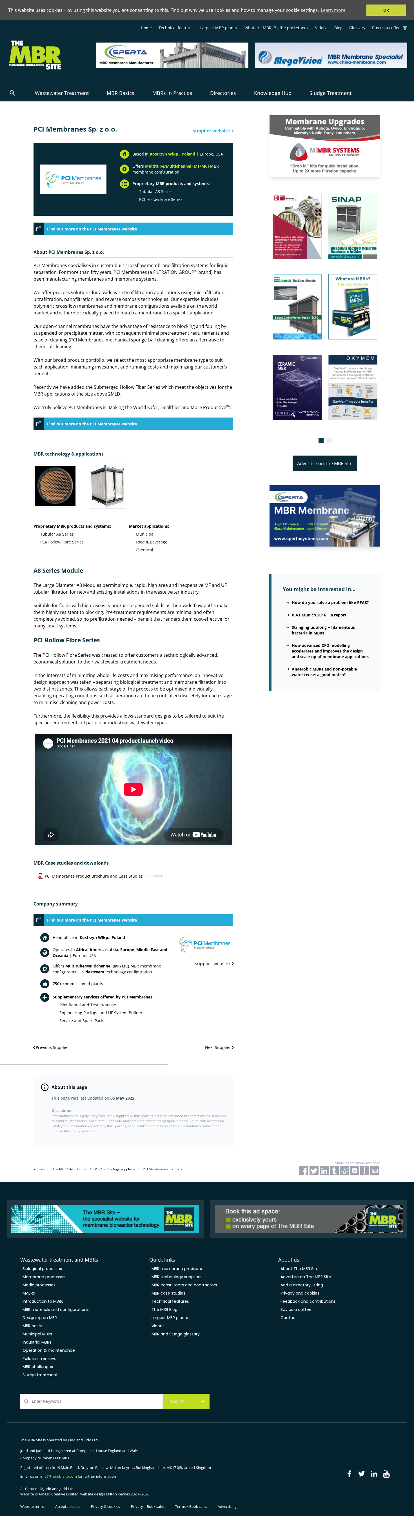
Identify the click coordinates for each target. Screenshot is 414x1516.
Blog (338, 27)
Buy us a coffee (386, 27)
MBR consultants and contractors (184, 1285)
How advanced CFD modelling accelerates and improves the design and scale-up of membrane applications (330, 651)
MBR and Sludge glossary (176, 1334)
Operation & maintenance (49, 1350)
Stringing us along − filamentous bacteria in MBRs (323, 630)
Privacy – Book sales (147, 1506)
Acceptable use (67, 1506)
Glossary (357, 27)
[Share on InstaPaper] (364, 1170)
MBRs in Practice (172, 93)
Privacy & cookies (105, 1506)
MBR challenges (38, 1366)
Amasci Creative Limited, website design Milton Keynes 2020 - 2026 (94, 1494)
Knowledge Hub (272, 93)
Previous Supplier (52, 1047)
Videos (321, 27)
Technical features (176, 27)
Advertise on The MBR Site (325, 463)
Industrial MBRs (37, 1342)
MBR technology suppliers (176, 1277)
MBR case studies (168, 1293)
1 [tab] (321, 440)
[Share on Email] (374, 1170)
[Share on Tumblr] (334, 1170)
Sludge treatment (40, 1375)
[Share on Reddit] (344, 1170)
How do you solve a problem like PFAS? (330, 602)
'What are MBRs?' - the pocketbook (276, 27)
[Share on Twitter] (314, 1170)
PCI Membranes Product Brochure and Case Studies (94, 876)
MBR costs (32, 1326)
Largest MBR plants (218, 27)
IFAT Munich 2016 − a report (319, 615)
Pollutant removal (40, 1358)
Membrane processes (44, 1277)
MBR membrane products (177, 1268)
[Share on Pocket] (354, 1170)
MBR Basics (120, 93)
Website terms (32, 1506)
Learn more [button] (333, 10)
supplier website (211, 131)
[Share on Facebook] (303, 1170)
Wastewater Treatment (62, 93)
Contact (289, 1317)
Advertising (227, 1506)
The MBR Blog (164, 1309)
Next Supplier (218, 1047)
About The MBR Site (300, 1268)
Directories (223, 93)
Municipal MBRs (37, 1334)
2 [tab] (328, 440)
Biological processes (42, 1268)
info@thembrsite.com (58, 1476)
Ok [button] (386, 10)
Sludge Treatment (330, 93)
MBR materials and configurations (56, 1309)
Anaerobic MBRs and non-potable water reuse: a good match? (324, 671)
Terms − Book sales (191, 1506)
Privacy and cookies (300, 1293)
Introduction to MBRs (43, 1301)
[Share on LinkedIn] (324, 1170)
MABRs (29, 1293)
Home (146, 27)
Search (177, 1401)
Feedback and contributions (308, 1301)
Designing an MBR (40, 1317)
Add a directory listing (302, 1285)
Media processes (39, 1285)
